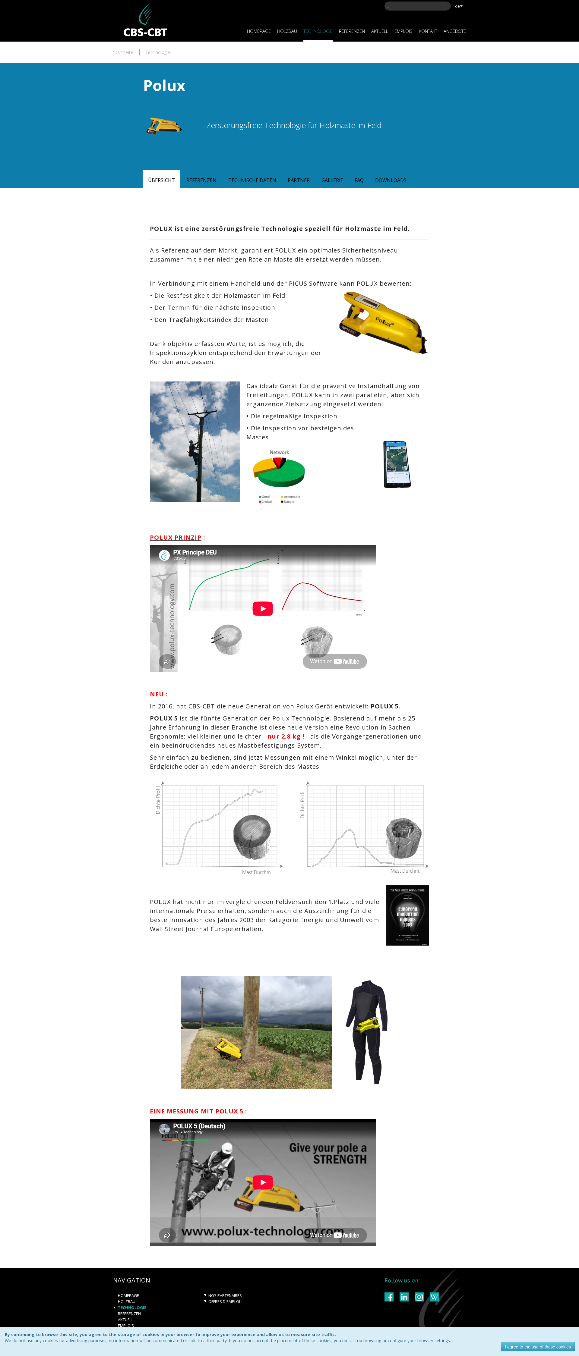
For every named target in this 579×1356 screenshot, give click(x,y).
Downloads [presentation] (391, 180)
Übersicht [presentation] (161, 180)
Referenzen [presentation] (201, 180)
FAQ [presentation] (359, 180)
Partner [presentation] (299, 180)
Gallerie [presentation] (332, 180)
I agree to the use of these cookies (538, 1347)
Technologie (158, 52)
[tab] (161, 179)
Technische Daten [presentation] (252, 180)
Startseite (123, 52)
